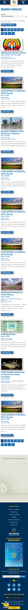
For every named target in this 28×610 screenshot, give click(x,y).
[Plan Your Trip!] (5, 605)
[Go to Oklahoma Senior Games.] (11, 45)
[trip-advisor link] (19, 589)
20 (21, 21)
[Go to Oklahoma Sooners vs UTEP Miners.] (11, 284)
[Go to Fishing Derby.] (11, 326)
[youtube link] (9, 589)
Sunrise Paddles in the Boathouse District (12, 132)
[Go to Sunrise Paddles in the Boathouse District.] (11, 123)
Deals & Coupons (14, 509)
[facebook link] (9, 585)
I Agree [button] (14, 607)
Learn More (6, 71)
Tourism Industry (14, 514)
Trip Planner (14, 522)
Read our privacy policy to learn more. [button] (14, 604)
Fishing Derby (8, 334)
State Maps (14, 512)
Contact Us (14, 525)
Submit (23, 576)
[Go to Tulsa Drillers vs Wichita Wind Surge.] (11, 83)
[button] (4, 2)
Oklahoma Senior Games (13, 53)
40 (23, 21)
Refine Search (7, 25)
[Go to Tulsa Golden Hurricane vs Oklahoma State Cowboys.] (11, 364)
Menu (4, 1)
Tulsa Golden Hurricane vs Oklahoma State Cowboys (13, 374)
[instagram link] (14, 589)
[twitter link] (14, 585)
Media (14, 517)
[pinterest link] (19, 585)
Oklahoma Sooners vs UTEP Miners (12, 293)
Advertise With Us (14, 520)
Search (23, 1)
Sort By (3, 14)
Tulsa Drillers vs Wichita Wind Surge (13, 92)
